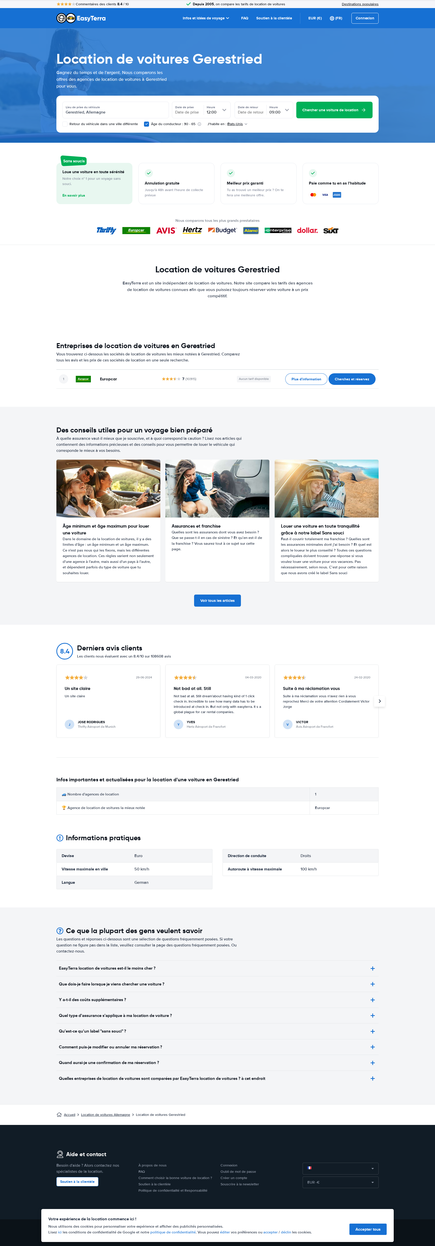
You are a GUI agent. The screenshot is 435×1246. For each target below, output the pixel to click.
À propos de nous (152, 1165)
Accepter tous (368, 1229)
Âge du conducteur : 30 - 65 (173, 124)
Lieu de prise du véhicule (83, 107)
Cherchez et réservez (352, 379)
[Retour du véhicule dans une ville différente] (64, 124)
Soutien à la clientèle (274, 18)
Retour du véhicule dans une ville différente (103, 124)
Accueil (69, 1115)
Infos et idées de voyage (204, 18)
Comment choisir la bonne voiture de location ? (175, 1178)
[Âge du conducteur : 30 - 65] (146, 124)
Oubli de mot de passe (238, 1171)
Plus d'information (306, 379)
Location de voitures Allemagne (105, 1115)
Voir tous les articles (217, 600)
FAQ (244, 18)
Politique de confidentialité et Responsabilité (172, 1190)
